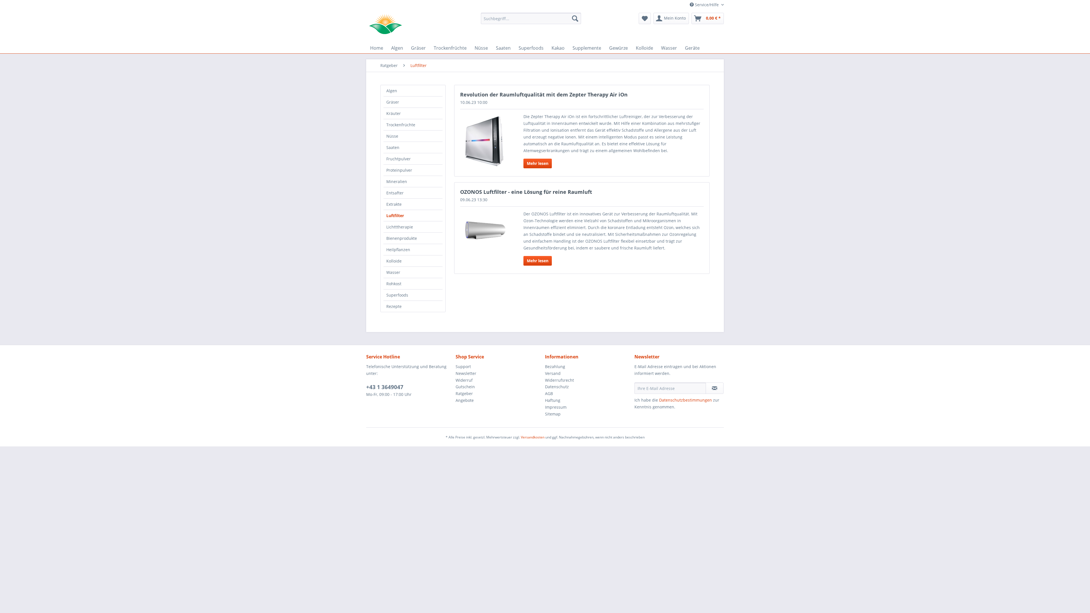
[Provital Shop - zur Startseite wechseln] (385, 24)
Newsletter (466, 373)
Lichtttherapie (399, 227)
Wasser (393, 272)
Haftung (552, 400)
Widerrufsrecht (559, 380)
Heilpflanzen (398, 249)
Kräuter (393, 113)
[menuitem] (531, 18)
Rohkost (393, 283)
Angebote (465, 400)
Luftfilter (395, 215)
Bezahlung (555, 366)
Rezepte (394, 306)
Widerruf (464, 380)
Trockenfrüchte (400, 124)
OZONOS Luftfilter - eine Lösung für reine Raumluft (526, 191)
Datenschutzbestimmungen (685, 400)
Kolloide (394, 261)
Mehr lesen (537, 163)
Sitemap (553, 414)
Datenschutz (557, 386)
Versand (553, 373)
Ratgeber (464, 393)
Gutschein (465, 386)
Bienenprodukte (401, 238)
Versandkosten (532, 437)
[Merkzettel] (645, 18)
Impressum (556, 407)
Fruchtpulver (398, 158)
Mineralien (396, 181)
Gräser (392, 102)
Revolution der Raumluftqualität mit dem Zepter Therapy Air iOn (544, 94)
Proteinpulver (399, 170)
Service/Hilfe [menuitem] (707, 4)
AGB (549, 393)
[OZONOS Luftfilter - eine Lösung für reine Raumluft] (484, 229)
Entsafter (395, 193)
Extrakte (394, 204)
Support (463, 366)
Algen (391, 90)
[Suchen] (575, 18)
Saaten (392, 147)
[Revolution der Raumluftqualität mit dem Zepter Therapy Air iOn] (484, 141)
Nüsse (392, 136)
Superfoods (397, 295)
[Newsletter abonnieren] (715, 388)
